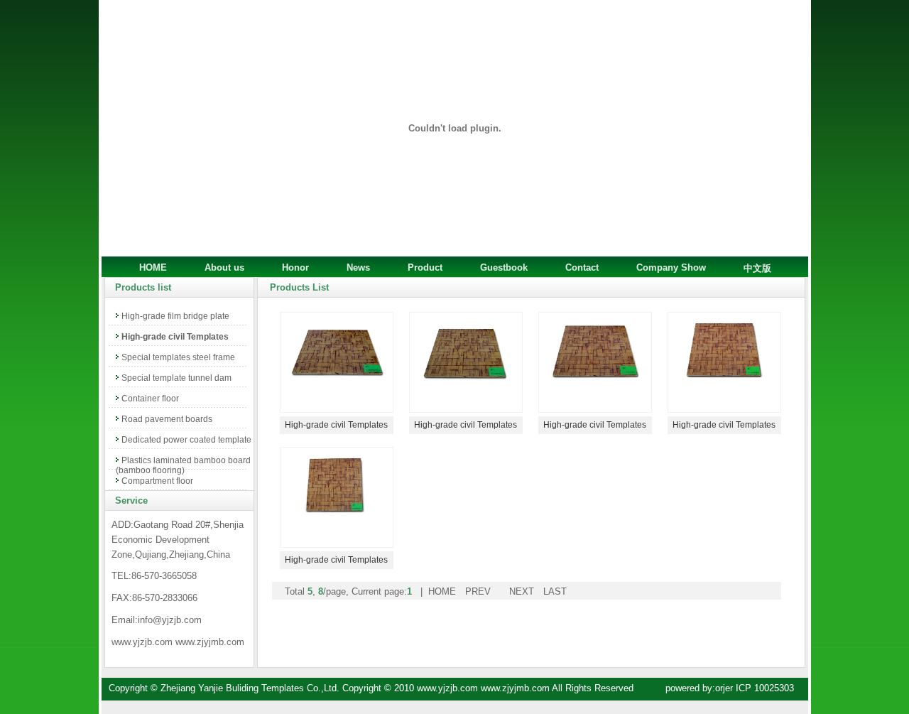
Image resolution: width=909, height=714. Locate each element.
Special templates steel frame (178, 357)
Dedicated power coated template (186, 440)
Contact (582, 267)
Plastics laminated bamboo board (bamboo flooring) (183, 465)
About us (224, 267)
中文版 (757, 268)
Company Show (671, 267)
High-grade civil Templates (175, 337)
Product (425, 267)
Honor (295, 267)
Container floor (150, 399)
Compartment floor (157, 481)
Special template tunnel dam (176, 378)
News (358, 267)
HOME (153, 267)
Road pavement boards (166, 419)
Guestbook (504, 267)
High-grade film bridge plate (175, 316)
